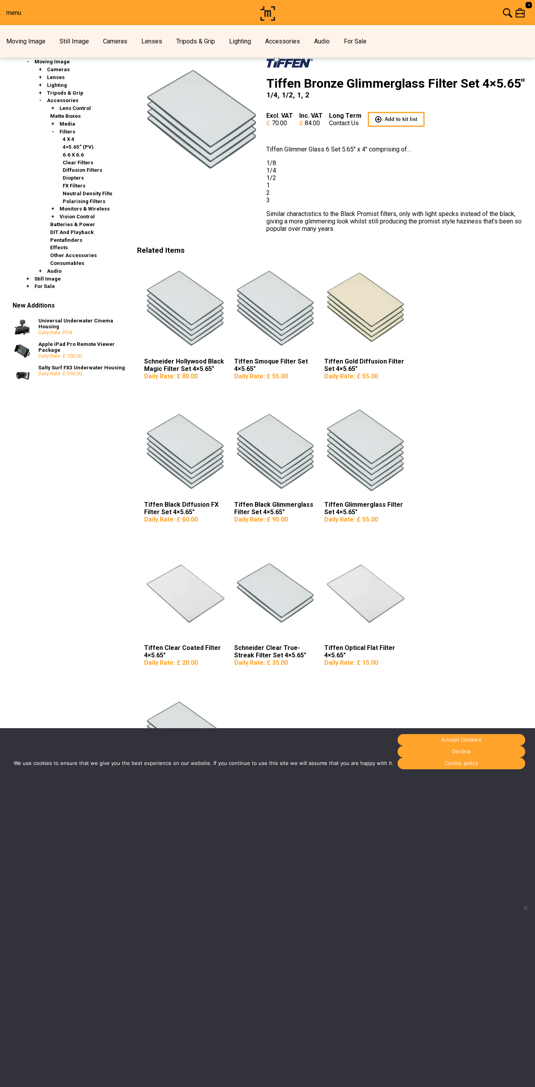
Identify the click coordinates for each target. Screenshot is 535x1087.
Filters (67, 132)
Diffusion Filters (82, 170)
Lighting (240, 41)
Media (67, 124)
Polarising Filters (84, 201)
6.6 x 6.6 (73, 155)
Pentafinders (66, 240)
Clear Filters (78, 163)
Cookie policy (461, 763)
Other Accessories (73, 255)
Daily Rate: (171, 376)
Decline (461, 752)
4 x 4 (68, 139)
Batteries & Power (72, 224)
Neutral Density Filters (90, 193)
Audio (322, 41)
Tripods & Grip (195, 41)
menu (13, 12)
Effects (59, 247)
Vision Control (77, 217)
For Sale (355, 41)
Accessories (282, 41)
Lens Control (75, 108)
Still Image (74, 41)
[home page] (267, 18)
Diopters (73, 178)
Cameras (115, 41)
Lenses (151, 41)
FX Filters (74, 186)
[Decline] (525, 908)
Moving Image (25, 41)
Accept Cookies (461, 740)
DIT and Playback (72, 232)
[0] (406, 12)
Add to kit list (401, 119)
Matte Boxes (65, 116)
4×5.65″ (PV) (78, 147)
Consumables (67, 263)
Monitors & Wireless (85, 209)
